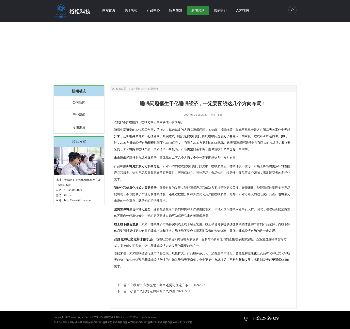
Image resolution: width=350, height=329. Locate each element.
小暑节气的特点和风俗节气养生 (152, 291)
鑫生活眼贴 (68, 322)
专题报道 (79, 127)
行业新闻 (79, 114)
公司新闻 (79, 102)
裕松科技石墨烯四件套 (170, 322)
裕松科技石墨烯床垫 (101, 322)
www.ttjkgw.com (79, 317)
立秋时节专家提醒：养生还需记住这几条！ (161, 285)
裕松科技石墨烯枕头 (146, 322)
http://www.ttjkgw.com (78, 200)
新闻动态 (140, 88)
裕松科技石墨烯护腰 (124, 322)
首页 (130, 88)
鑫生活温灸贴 (82, 322)
